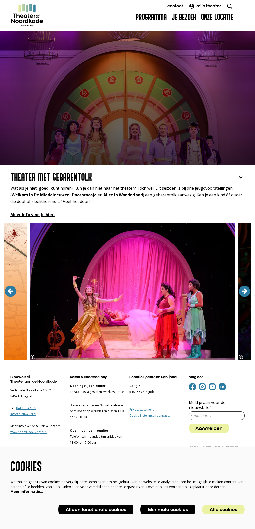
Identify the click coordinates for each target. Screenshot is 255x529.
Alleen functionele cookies (96, 509)
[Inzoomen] (33, 357)
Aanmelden (209, 428)
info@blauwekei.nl (23, 414)
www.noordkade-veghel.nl (28, 432)
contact (175, 6)
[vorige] (10, 291)
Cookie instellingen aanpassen (150, 415)
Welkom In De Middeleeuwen (41, 195)
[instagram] (202, 386)
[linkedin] (222, 386)
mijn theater (208, 6)
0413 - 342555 (26, 408)
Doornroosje (84, 195)
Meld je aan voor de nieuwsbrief (207, 405)
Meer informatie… (26, 491)
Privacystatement (141, 409)
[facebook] (192, 386)
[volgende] (244, 291)
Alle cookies (223, 509)
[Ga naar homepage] (27, 14)
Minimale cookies (168, 509)
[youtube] (212, 386)
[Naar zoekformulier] (229, 6)
